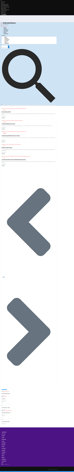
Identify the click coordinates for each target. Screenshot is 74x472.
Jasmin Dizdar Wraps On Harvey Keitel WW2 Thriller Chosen (14, 159)
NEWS (5, 27)
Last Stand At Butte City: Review (6, 393)
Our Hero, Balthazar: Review (5, 421)
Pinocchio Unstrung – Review (6, 407)
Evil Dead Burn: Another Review (6, 412)
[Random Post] (1, 45)
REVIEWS (5, 28)
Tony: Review (3, 398)
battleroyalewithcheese (9, 23)
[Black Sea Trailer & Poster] (11, 144)
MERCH (5, 32)
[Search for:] (5, 47)
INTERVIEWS (6, 30)
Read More (3, 117)
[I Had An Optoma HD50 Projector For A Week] (14, 131)
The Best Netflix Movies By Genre (8, 123)
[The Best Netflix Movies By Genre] (12, 120)
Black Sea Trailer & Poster (7, 147)
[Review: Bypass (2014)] (14, 108)
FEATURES (6, 31)
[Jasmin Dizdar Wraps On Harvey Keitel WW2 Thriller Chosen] (16, 156)
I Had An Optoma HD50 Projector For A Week (11, 135)
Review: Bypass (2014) (6, 111)
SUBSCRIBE (6, 33)
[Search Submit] (8, 47)
